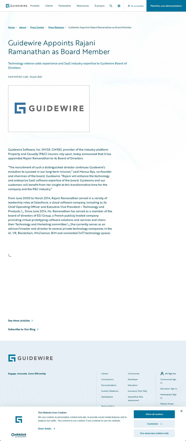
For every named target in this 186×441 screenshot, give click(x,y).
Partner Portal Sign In (166, 405)
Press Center (37, 27)
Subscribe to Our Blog (21, 329)
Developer (133, 379)
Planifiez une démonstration (166, 6)
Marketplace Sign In (168, 396)
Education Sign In (168, 388)
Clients (49, 5)
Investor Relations (109, 390)
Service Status (107, 406)
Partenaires (65, 5)
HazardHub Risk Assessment (135, 398)
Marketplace (107, 396)
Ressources (83, 5)
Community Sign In (168, 381)
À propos (99, 5)
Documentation (108, 385)
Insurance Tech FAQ (137, 390)
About (22, 27)
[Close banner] (181, 411)
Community (133, 373)
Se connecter (137, 5)
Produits (34, 5)
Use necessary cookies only (154, 433)
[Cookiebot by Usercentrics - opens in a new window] (19, 435)
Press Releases (56, 27)
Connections (107, 379)
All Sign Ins (170, 373)
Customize (152, 424)
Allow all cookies (154, 414)
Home (11, 27)
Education (133, 385)
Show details (44, 428)
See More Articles (19, 320)
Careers (104, 373)
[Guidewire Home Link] (30, 358)
